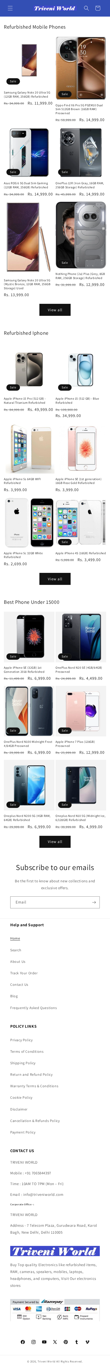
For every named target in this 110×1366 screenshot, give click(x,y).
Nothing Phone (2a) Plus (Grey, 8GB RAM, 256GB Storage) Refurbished (80, 276)
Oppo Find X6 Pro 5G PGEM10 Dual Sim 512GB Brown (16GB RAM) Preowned (79, 109)
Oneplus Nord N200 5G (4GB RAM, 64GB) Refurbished (27, 818)
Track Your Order (24, 973)
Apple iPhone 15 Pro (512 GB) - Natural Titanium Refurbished (25, 400)
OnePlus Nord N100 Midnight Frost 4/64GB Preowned (28, 744)
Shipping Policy (23, 1063)
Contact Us (19, 984)
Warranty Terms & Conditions (34, 1086)
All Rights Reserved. (69, 1361)
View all (55, 309)
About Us (18, 961)
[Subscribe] (94, 902)
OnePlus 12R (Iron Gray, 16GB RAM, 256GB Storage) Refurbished (80, 185)
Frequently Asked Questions (33, 1007)
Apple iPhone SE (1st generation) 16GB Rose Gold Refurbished (79, 481)
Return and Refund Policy (31, 1074)
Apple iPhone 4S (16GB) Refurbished (81, 553)
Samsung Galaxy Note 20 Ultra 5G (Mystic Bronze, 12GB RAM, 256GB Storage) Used (27, 284)
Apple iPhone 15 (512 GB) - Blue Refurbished (77, 400)
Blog (14, 996)
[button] (10, 8)
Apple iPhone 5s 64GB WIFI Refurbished (22, 481)
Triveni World (47, 1361)
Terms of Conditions (26, 1051)
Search (15, 950)
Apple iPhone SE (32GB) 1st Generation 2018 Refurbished (24, 670)
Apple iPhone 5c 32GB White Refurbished (23, 555)
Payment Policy (22, 1132)
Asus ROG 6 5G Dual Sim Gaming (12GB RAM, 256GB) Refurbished (26, 185)
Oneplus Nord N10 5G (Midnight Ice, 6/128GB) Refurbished (80, 818)
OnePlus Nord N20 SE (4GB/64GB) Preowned (79, 670)
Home (15, 938)
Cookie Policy (21, 1097)
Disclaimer (19, 1109)
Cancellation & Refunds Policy (35, 1120)
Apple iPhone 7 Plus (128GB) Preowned (75, 744)
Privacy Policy (21, 1040)
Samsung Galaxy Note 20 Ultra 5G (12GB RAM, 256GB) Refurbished (27, 94)
